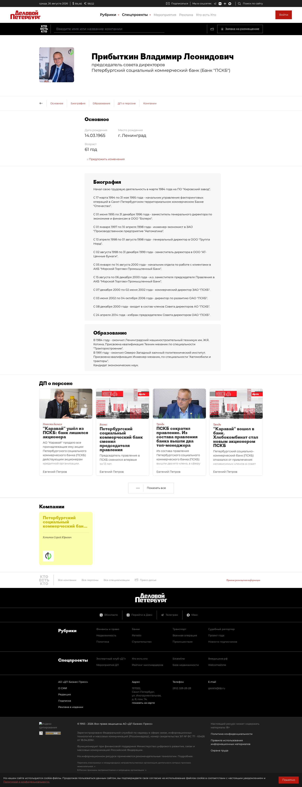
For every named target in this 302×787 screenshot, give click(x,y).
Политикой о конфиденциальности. (26, 781)
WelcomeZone (217, 665)
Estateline (179, 658)
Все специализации (117, 580)
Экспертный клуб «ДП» (111, 658)
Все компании (67, 580)
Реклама (186, 15)
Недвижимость (106, 635)
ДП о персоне (127, 103)
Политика (102, 641)
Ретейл (136, 635)
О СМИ (62, 688)
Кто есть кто (140, 658)
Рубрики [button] (108, 15)
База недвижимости (186, 665)
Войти (283, 14)
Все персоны (90, 580)
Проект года (216, 635)
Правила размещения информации (243, 580)
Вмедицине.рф (218, 658)
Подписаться (179, 3)
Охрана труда (219, 750)
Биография (78, 103)
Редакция (64, 694)
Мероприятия (165, 15)
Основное (56, 103)
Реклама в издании (70, 707)
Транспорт (179, 629)
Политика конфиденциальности (232, 733)
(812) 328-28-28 (182, 688)
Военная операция (185, 635)
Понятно (288, 780)
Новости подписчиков (222, 641)
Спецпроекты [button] (135, 15)
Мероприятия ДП (107, 665)
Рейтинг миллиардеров (147, 665)
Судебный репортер (221, 629)
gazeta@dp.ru (216, 688)
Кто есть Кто (206, 15)
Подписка (64, 700)
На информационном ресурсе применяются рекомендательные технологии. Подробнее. (135, 756)
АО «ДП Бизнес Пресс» (73, 681)
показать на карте (143, 702)
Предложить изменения (106, 159)
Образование (101, 103)
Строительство (142, 641)
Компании (150, 103)
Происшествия (182, 641)
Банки (136, 629)
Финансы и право (107, 629)
